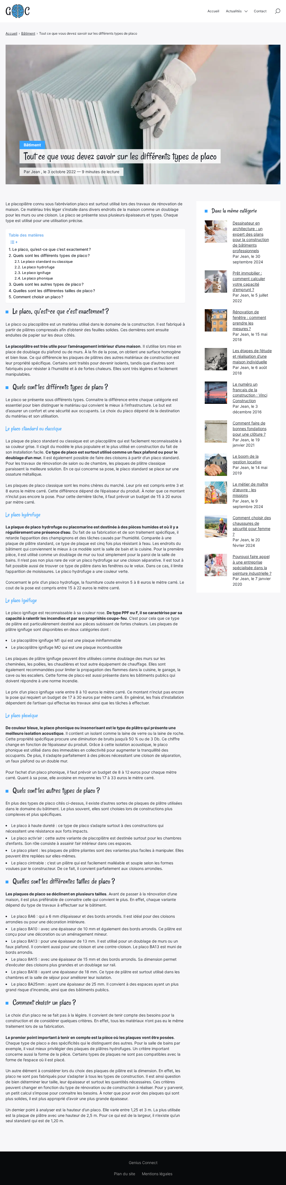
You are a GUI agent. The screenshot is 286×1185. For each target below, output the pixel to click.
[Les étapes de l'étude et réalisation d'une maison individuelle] (216, 359)
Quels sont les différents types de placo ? (51, 255)
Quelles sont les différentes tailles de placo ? (54, 290)
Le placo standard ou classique (47, 261)
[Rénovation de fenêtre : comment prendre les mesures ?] (216, 320)
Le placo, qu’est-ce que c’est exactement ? (51, 249)
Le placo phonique (37, 278)
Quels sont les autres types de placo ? (48, 284)
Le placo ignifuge (36, 273)
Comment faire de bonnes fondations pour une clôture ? (249, 429)
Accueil (213, 11)
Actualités (234, 11)
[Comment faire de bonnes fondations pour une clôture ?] (216, 431)
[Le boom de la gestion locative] (216, 465)
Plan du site (124, 1173)
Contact (260, 11)
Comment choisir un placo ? (38, 296)
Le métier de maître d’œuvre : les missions (250, 490)
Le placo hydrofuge (38, 267)
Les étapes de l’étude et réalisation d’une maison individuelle (252, 356)
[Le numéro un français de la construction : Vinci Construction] (216, 393)
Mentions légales (157, 1173)
